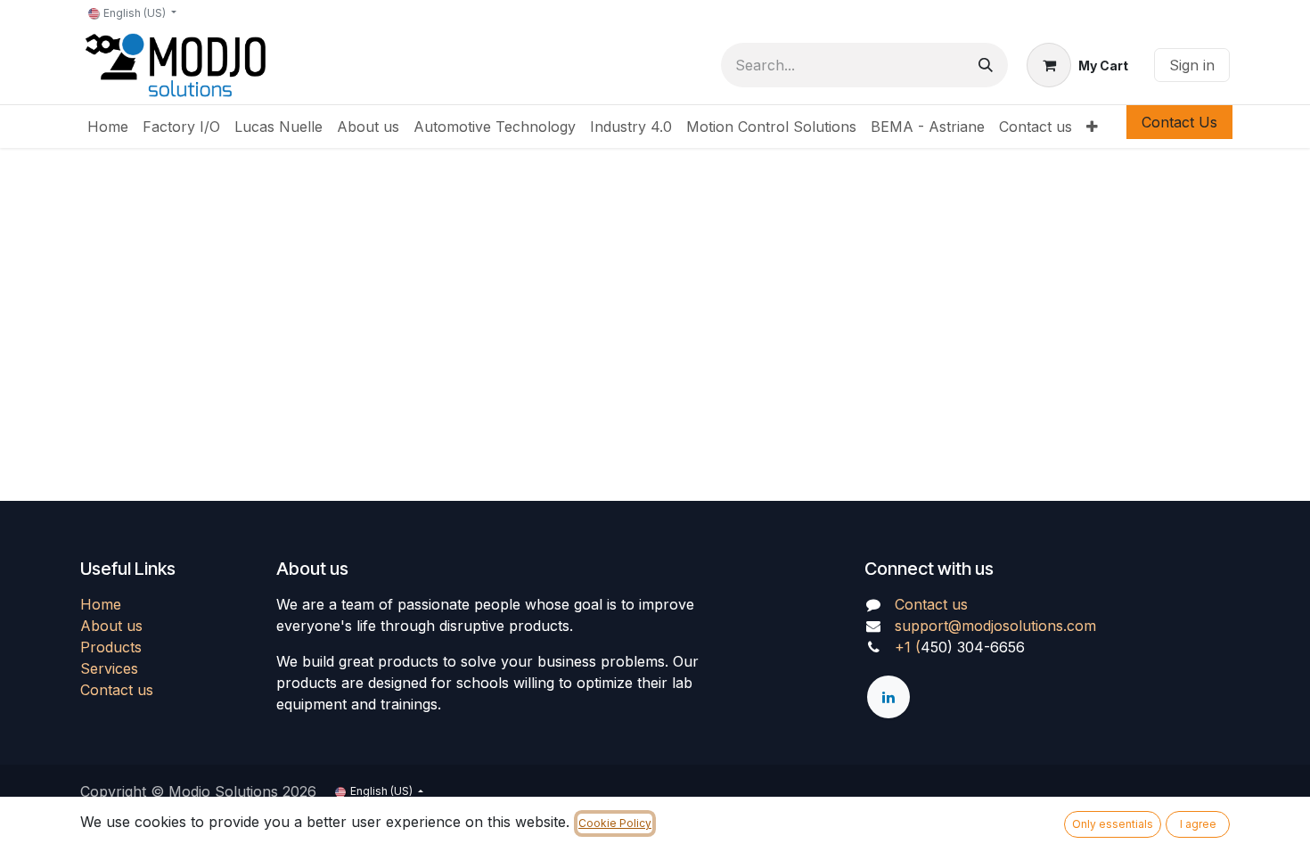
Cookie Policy (614, 823)
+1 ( (908, 647)
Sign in (1192, 65)
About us (111, 626)
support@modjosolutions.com (995, 626)
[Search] (985, 65)
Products (111, 647)
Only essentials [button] (1112, 824)
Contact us (116, 690)
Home (100, 604)
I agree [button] (1198, 824)
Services (109, 668)
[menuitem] (107, 126)
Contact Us (1179, 122)
